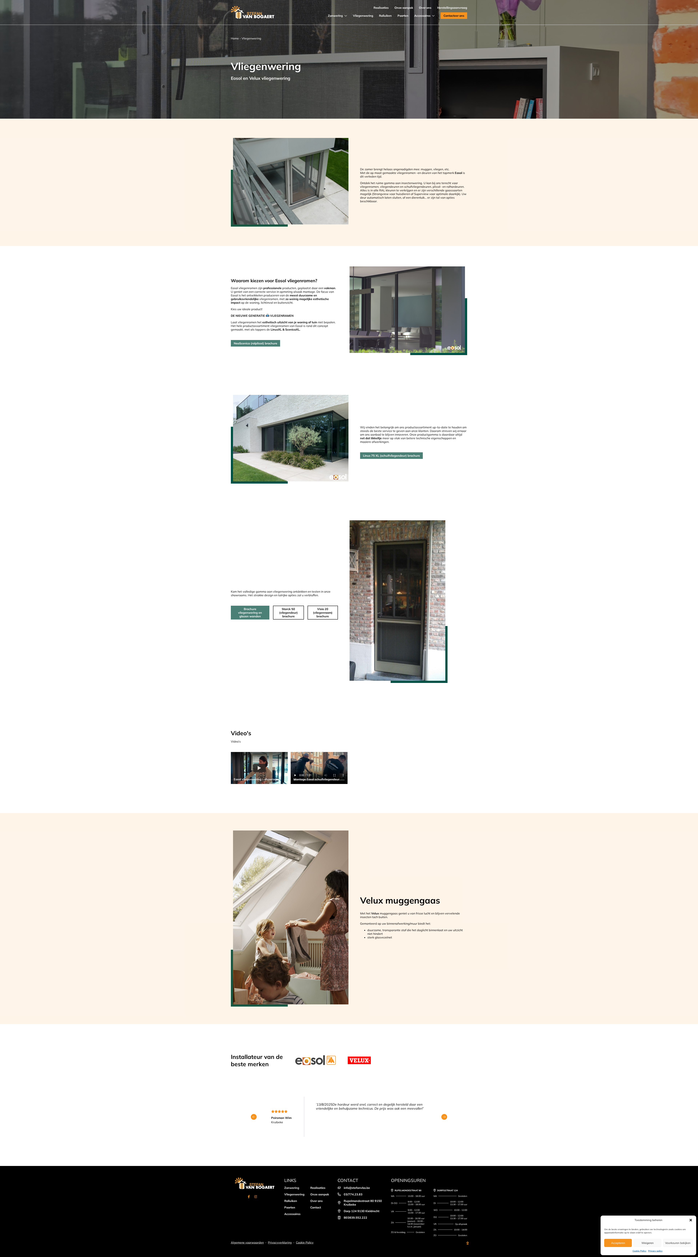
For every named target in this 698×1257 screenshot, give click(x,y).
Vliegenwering (363, 15)
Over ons (425, 7)
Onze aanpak (403, 7)
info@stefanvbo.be (357, 1188)
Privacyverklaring (280, 1242)
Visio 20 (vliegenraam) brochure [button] (322, 612)
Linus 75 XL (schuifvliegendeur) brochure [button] (391, 455)
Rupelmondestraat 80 (408, 1190)
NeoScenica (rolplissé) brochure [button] (255, 343)
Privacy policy (655, 1251)
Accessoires (422, 15)
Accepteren (618, 1243)
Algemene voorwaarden (247, 1242)
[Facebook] (249, 1197)
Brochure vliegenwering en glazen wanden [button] (250, 612)
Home (235, 38)
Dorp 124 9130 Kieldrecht (361, 1211)
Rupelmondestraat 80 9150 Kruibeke (363, 1202)
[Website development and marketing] (465, 1242)
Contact (315, 1207)
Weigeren (647, 1243)
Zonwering (335, 15)
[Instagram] (255, 1197)
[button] (691, 1220)
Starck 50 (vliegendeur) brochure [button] (288, 612)
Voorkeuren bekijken (678, 1243)
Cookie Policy (639, 1251)
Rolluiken (385, 15)
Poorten (403, 15)
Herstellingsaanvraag (452, 7)
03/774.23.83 (353, 1194)
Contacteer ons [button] (454, 15)
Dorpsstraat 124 (447, 1190)
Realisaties (381, 7)
